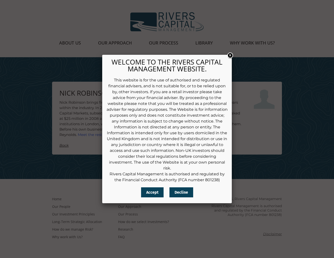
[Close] (229, 56)
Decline (181, 192)
